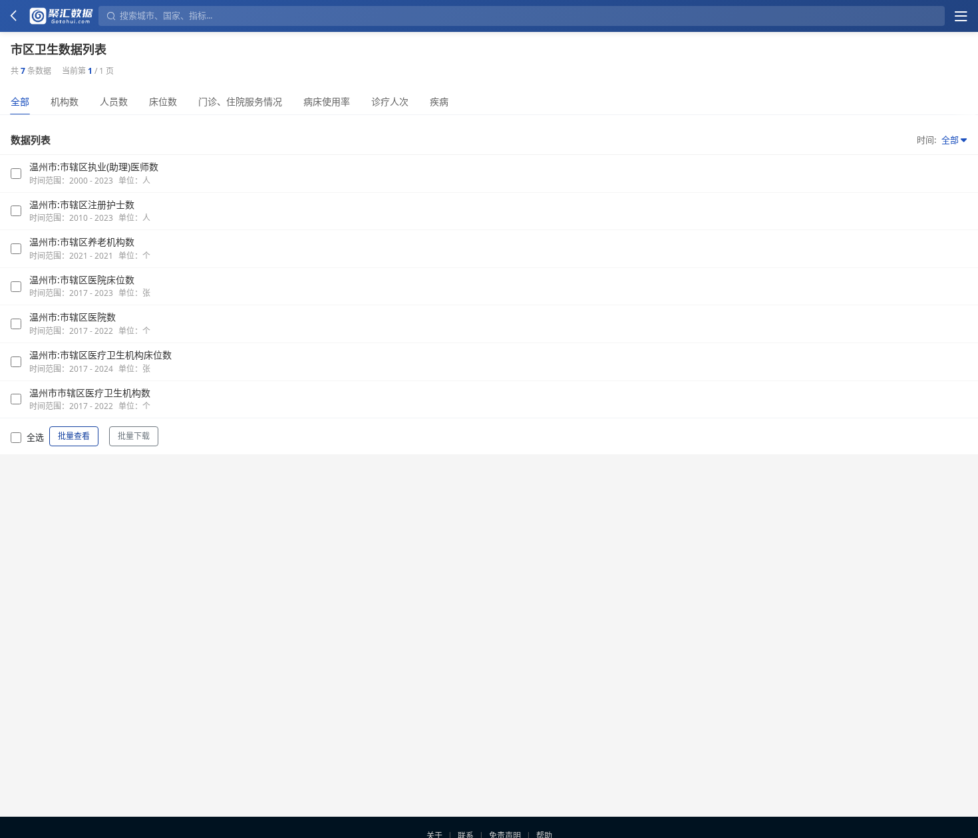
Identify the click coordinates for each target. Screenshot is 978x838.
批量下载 (134, 436)
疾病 (439, 101)
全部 (20, 101)
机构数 (65, 101)
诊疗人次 (389, 101)
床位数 (163, 101)
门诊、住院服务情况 (240, 101)
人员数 (114, 101)
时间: (926, 140)
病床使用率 (326, 101)
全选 (35, 437)
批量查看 (74, 436)
